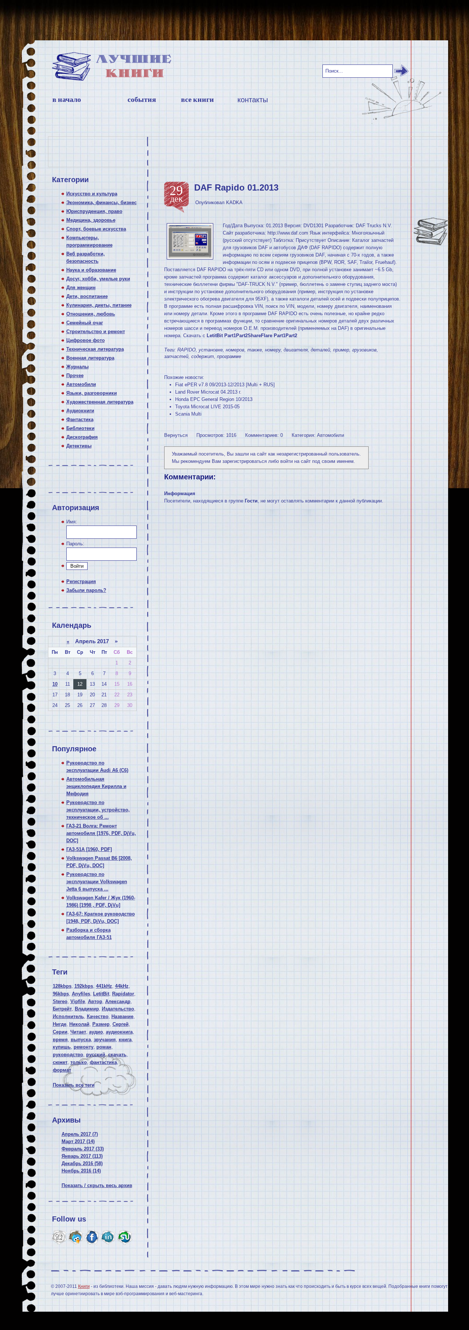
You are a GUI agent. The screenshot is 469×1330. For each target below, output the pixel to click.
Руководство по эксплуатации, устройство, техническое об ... (98, 810)
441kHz (104, 986)
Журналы (77, 366)
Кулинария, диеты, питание (99, 305)
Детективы (79, 446)
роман (103, 1047)
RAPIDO (186, 350)
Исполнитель (68, 1016)
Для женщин (81, 287)
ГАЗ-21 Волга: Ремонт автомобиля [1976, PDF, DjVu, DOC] (101, 833)
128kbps (62, 986)
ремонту (83, 1047)
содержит (202, 356)
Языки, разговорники (91, 393)
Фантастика (79, 419)
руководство (68, 1054)
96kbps (61, 993)
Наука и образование (91, 270)
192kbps (83, 986)
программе (229, 356)
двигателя (296, 350)
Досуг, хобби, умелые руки (98, 278)
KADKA (234, 202)
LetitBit (101, 993)
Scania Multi (188, 414)
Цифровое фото (85, 340)
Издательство (118, 1009)
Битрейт (62, 1009)
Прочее (75, 375)
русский (95, 1054)
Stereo (60, 1001)
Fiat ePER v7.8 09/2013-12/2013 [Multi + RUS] (225, 384)
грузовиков (364, 350)
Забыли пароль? (86, 590)
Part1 (230, 335)
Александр (117, 1001)
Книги (84, 1286)
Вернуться (176, 435)
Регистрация (81, 581)
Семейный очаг (84, 322)
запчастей (176, 356)
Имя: (71, 521)
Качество (97, 1016)
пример (341, 350)
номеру (273, 350)
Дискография (82, 437)
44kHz (122, 986)
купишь (62, 1047)
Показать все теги (74, 1085)
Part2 (242, 335)
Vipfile (77, 1001)
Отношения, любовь (90, 314)
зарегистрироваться (244, 461)
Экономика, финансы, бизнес (101, 202)
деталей (320, 350)
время (60, 1039)
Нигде (59, 1024)
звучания (105, 1039)
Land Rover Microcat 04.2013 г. (208, 392)
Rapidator (123, 993)
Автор (95, 1001)
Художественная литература (99, 402)
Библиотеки (80, 428)
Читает (78, 1032)
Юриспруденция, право (94, 211)
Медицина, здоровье (90, 220)
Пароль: (75, 543)
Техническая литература (95, 349)
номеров (235, 350)
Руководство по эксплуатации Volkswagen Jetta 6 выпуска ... (96, 882)
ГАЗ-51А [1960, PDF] (89, 849)
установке (211, 350)
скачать (117, 1054)
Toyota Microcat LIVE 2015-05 (207, 406)
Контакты (252, 100)
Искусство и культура (91, 193)
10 (55, 684)
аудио (96, 1032)
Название (122, 1016)
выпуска (81, 1039)
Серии (60, 1032)
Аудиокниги (80, 410)
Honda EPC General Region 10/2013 (213, 399)
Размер (101, 1024)
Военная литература (90, 358)
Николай (79, 1024)
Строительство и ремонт (95, 331)
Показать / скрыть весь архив (97, 1185)
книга (125, 1039)
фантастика (103, 1062)
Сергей (120, 1024)
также (254, 350)
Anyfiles (81, 993)
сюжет (60, 1062)
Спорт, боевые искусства (96, 229)
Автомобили (81, 384)
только (78, 1062)
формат (62, 1070)
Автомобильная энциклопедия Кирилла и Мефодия (96, 786)
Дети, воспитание (87, 296)
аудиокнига (119, 1032)
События (142, 99)
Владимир (87, 1009)
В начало (66, 99)
